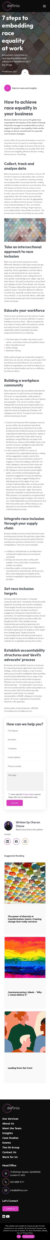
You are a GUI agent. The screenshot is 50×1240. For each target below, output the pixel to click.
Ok (19, 1236)
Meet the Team (12, 1128)
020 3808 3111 (17, 1181)
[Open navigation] (44, 6)
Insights (7, 1133)
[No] (47, 1231)
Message (12, 774)
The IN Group (10, 1147)
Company (12, 747)
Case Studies (10, 1138)
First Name (13, 729)
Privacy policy (28, 1236)
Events (6, 1142)
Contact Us (9, 1152)
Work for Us (10, 1157)
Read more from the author (29, 829)
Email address (14, 756)
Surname (12, 738)
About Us (8, 1123)
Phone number (15, 765)
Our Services (10, 1118)
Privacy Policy (28, 794)
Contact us (10, 1209)
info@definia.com (19, 1190)
